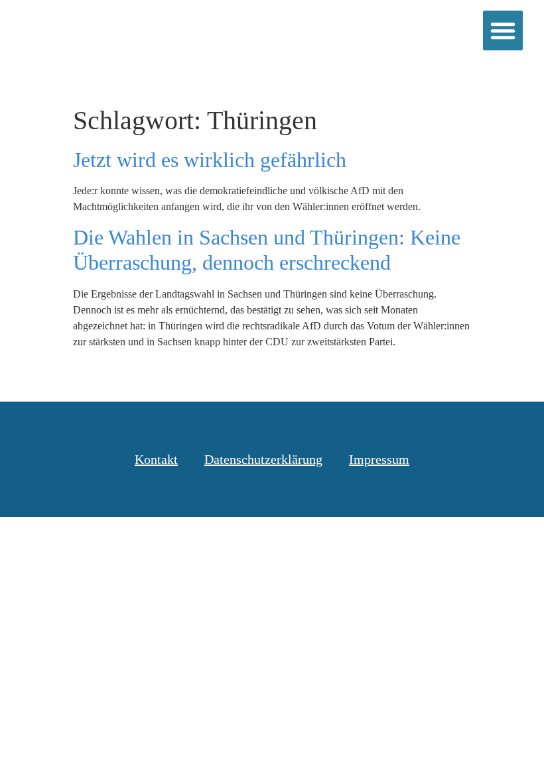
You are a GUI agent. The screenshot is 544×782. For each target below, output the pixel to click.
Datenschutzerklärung (263, 459)
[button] (503, 30)
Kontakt (156, 459)
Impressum (379, 459)
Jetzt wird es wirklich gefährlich (209, 160)
